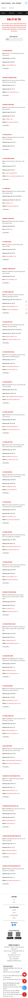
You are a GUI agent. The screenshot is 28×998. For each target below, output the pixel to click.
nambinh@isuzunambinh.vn (11, 850)
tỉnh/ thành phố (13, 36)
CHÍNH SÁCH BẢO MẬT (8, 966)
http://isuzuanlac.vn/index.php (13, 519)
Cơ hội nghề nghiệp (14, 915)
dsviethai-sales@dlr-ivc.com (11, 790)
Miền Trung (11, 13)
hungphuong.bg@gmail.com (11, 173)
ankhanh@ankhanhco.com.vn (11, 700)
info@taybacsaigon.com (10, 640)
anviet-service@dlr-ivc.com (11, 279)
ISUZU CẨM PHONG (14, 907)
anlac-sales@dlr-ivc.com (10, 516)
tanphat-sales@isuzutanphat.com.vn (13, 546)
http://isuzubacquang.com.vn (13, 673)
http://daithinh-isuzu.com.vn (13, 459)
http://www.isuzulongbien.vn (13, 122)
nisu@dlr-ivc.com (9, 119)
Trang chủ (4, 8)
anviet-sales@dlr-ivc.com (10, 256)
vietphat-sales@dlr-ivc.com (11, 336)
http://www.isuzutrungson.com (13, 429)
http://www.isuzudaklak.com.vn (13, 399)
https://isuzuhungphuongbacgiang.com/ (15, 176)
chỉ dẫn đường (5, 68)
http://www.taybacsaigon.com (13, 643)
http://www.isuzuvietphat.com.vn (14, 339)
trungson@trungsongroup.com (11, 426)
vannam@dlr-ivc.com (9, 608)
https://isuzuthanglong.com (12, 309)
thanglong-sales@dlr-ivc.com (11, 306)
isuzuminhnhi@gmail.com (10, 65)
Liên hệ (14, 918)
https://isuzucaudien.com (12, 369)
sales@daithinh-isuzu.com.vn (11, 456)
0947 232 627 (16, 956)
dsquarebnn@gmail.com (10, 820)
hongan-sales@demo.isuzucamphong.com (14, 396)
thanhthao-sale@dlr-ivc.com (11, 730)
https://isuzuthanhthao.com (12, 733)
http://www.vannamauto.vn (12, 579)
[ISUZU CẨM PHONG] (11, 3)
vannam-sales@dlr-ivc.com (11, 576)
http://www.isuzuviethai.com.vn (13, 793)
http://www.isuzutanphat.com (13, 549)
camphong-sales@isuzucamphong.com (13, 760)
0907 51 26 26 (17, 954)
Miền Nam (20, 13)
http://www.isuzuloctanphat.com (13, 880)
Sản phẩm (14, 897)
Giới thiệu (14, 910)
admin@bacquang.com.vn (10, 670)
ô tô (14, 899)
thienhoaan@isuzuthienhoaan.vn (12, 366)
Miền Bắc (3, 13)
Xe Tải (14, 902)
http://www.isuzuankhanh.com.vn (14, 703)
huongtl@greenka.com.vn (10, 486)
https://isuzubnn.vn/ (11, 823)
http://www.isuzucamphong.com (13, 763)
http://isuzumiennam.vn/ (12, 489)
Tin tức (14, 912)
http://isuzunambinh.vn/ (12, 853)
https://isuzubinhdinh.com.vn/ (13, 92)
